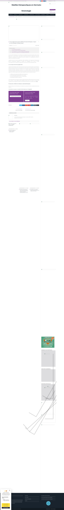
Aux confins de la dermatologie (30, 110)
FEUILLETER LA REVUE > (52, 12)
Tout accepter (5, 504)
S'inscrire (27, 100)
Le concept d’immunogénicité (16, 49)
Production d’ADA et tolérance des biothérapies (18, 50)
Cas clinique (43, 14)
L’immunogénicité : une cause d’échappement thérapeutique (20, 51)
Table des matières (12, 48)
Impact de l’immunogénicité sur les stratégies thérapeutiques (20, 52)
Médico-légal (20, 14)
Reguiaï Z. (11, 45)
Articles (15, 14)
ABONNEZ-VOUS (52, 9)
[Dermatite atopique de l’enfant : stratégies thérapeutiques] (13, 126)
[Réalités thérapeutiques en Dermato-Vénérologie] (26, 8)
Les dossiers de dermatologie (45, 495)
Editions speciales (46, 384)
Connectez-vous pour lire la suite (15, 96)
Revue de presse (38, 14)
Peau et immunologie (19, 110)
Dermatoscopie (26, 14)
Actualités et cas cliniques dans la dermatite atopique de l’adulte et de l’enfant (34, 190)
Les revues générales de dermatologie (46, 497)
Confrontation (52, 14)
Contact (26, 500)
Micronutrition (32, 14)
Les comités (26, 497)
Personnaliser (5, 507)
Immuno (47, 14)
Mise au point (37, 45)
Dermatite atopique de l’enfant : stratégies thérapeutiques (12, 131)
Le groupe (26, 495)
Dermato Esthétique (46, 350)
